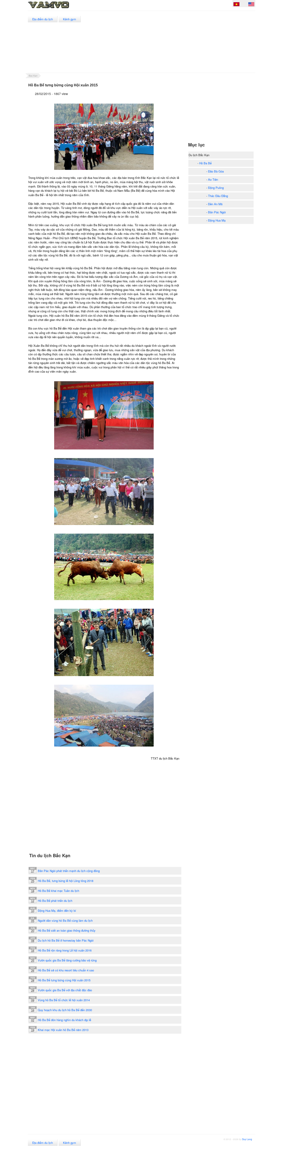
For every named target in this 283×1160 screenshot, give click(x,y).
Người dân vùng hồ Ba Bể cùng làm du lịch (65, 920)
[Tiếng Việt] (236, 5)
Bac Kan (33, 75)
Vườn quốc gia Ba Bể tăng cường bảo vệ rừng (67, 960)
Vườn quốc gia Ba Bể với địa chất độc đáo (65, 990)
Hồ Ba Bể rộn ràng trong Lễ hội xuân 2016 (65, 950)
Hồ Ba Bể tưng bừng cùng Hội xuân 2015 (64, 980)
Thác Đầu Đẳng (218, 196)
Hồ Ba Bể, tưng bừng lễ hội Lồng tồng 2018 (65, 881)
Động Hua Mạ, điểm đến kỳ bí (57, 910)
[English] (251, 5)
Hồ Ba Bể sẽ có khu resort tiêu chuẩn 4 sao (66, 970)
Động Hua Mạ (217, 220)
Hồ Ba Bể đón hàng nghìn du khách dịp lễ (64, 1020)
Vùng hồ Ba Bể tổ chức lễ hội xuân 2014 (64, 1000)
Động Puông (216, 188)
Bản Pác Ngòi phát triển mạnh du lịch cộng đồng (69, 871)
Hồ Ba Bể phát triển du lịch (55, 900)
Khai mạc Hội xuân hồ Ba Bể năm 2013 (63, 1030)
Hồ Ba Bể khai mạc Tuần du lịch (58, 891)
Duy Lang (247, 1139)
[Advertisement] (174, 42)
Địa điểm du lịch (42, 19)
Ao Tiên (213, 179)
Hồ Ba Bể (205, 163)
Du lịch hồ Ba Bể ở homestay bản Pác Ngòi (66, 940)
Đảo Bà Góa (216, 171)
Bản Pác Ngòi (217, 212)
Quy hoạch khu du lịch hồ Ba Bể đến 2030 (65, 1010)
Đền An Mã (215, 204)
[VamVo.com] (58, 8)
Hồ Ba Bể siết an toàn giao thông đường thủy (67, 930)
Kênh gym (69, 19)
